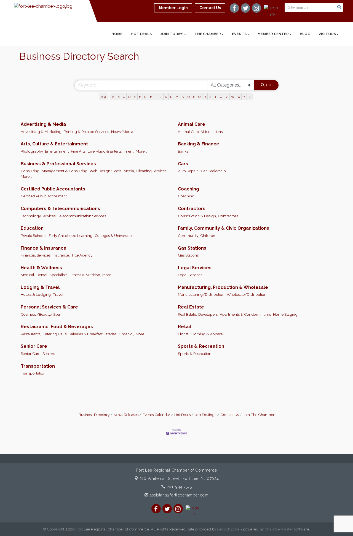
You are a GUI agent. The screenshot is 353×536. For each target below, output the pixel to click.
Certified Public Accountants (53, 189)
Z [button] (249, 97)
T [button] (215, 97)
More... (141, 151)
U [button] (221, 97)
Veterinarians (212, 131)
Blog (305, 34)
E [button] (135, 97)
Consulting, (30, 171)
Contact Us (229, 414)
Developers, (208, 314)
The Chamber (207, 34)
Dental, (42, 275)
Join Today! (171, 34)
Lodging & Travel (40, 287)
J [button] (161, 97)
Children (207, 235)
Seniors (48, 353)
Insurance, (61, 255)
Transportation (38, 366)
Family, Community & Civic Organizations (223, 228)
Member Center (273, 34)
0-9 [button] (103, 97)
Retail (184, 326)
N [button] (183, 97)
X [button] (239, 97)
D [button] (129, 97)
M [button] (177, 97)
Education (32, 228)
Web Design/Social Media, (112, 171)
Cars (183, 163)
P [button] (194, 97)
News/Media (122, 131)
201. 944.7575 (178, 487)
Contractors (191, 208)
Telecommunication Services (82, 216)
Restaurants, (31, 334)
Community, (188, 235)
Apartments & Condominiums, (246, 314)
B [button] (118, 97)
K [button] (166, 97)
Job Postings (205, 414)
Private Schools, (34, 235)
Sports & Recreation (201, 346)
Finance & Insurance (43, 248)
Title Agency (81, 255)
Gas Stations (192, 248)
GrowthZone (228, 529)
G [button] (145, 97)
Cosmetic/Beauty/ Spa (40, 314)
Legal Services (195, 267)
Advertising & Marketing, (41, 131)
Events (239, 34)
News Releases (126, 414)
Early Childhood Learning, (71, 235)
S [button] (210, 97)
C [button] (124, 97)
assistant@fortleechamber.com (178, 495)
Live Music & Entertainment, (111, 151)
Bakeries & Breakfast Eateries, (93, 334)
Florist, (183, 334)
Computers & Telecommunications (60, 208)
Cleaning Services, (151, 171)
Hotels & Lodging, (36, 294)
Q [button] (199, 97)
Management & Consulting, (65, 171)
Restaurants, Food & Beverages (57, 326)
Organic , (126, 334)
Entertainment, (57, 151)
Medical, (28, 275)
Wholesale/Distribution (246, 294)
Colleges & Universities (114, 235)
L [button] (171, 97)
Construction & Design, (197, 216)
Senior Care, (31, 353)
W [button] (232, 97)
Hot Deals (141, 34)
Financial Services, (36, 255)
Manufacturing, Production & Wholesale (223, 287)
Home (116, 34)
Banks (183, 151)
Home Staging (285, 314)
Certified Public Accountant (44, 196)
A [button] (113, 97)
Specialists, (59, 275)
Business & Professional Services (58, 163)
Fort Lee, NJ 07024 (179, 478)
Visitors (327, 34)
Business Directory (94, 414)
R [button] (205, 97)
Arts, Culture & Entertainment (54, 144)
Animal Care (191, 124)
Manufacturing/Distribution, (201, 294)
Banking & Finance (198, 144)
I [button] (156, 97)
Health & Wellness (41, 267)
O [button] (189, 97)
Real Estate (191, 307)
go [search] (268, 84)
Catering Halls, (54, 334)
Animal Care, (189, 131)
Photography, (32, 151)
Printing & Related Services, (87, 131)
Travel (58, 294)
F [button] (140, 97)
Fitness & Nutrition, (85, 275)
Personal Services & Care (49, 307)
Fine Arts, (78, 151)
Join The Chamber (258, 414)
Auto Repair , (188, 171)
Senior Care (34, 346)
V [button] (227, 97)
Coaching (188, 189)
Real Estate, (187, 314)
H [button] (151, 97)
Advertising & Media (43, 124)
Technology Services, (38, 216)
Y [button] (244, 97)
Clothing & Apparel (207, 334)
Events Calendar (156, 414)
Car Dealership (213, 171)
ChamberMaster (279, 529)
